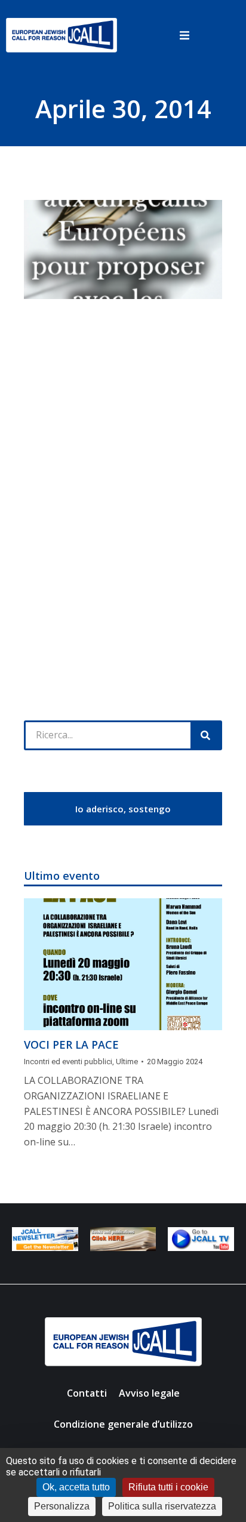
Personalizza (62, 1506)
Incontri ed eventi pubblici (68, 1061)
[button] (184, 35)
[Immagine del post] (123, 964)
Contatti (87, 1393)
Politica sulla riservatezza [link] (162, 1506)
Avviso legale (149, 1393)
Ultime (127, 1061)
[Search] (205, 735)
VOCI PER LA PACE (71, 1044)
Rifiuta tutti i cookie (168, 1487)
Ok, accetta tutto (76, 1487)
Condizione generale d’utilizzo (123, 1424)
